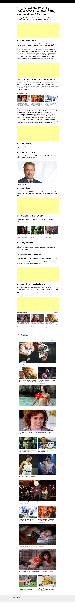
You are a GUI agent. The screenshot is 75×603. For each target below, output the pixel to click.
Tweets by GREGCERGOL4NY (24, 296)
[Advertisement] (38, 30)
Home (13, 597)
